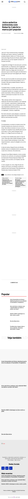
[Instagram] (6, 468)
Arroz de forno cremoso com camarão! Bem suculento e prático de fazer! (17, 308)
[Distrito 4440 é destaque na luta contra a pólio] (5, 314)
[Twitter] (10, 286)
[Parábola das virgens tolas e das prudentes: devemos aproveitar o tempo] (5, 328)
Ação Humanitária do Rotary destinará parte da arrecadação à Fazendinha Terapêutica (18, 301)
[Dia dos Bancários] (5, 321)
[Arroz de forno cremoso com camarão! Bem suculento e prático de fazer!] (5, 307)
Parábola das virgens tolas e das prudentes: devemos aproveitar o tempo (17, 328)
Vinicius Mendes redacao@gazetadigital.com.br (14, 174)
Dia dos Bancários (14, 321)
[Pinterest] (13, 286)
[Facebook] (7, 286)
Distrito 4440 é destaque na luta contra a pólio (13, 410)
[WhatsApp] (17, 286)
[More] (20, 286)
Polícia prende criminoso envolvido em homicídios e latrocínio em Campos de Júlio (7, 182)
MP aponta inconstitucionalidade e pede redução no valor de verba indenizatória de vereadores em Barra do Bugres (20, 183)
